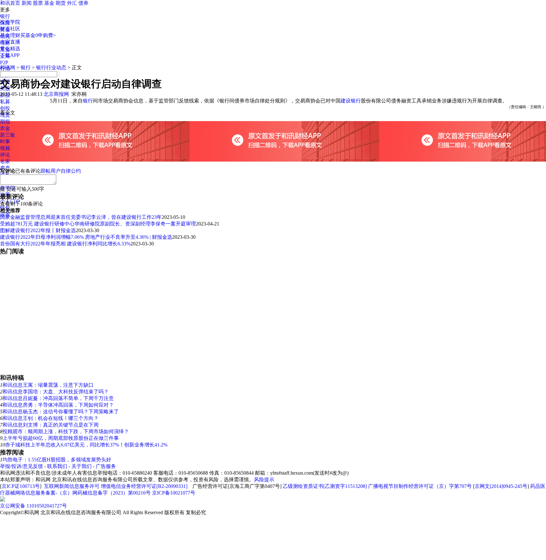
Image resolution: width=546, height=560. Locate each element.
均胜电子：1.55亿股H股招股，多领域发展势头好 (57, 459)
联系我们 (57, 466)
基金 (49, 3)
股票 (38, 3)
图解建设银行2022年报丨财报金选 (38, 230)
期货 (61, 3)
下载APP (10, 55)
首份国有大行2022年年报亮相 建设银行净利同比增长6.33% (65, 243)
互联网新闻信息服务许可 (72, 486)
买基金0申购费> (38, 35)
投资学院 (10, 22)
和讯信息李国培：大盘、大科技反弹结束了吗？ (56, 391)
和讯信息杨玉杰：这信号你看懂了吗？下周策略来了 (61, 411)
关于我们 (81, 466)
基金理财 (10, 35)
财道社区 (10, 28)
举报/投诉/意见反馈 (21, 466)
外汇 (72, 3)
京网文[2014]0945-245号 (501, 486)
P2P (4, 62)
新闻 (26, 3)
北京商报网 (56, 94)
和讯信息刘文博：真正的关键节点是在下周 (51, 425)
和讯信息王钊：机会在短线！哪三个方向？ (51, 418)
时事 (5, 141)
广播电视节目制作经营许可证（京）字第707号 (420, 486)
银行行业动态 (51, 67)
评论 (5, 154)
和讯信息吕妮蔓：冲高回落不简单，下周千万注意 (58, 398)
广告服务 (106, 466)
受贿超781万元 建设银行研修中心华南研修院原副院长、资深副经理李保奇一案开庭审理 (98, 223)
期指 (5, 121)
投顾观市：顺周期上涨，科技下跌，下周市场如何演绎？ (66, 431)
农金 (5, 128)
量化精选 (10, 48)
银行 (5, 16)
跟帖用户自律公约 (60, 171)
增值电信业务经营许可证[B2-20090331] (144, 486)
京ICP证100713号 (21, 486)
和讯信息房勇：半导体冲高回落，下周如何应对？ (58, 405)
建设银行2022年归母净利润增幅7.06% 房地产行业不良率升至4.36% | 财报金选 (86, 237)
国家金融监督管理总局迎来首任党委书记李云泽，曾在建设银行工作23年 (81, 217)
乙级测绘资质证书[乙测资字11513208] (325, 486)
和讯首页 (10, 3)
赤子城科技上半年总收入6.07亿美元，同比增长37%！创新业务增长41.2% (86, 444)
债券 (83, 3)
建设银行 (351, 100)
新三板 (7, 135)
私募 (5, 101)
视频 (5, 148)
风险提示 (264, 479)
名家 (5, 161)
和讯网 (7, 67)
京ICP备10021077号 (173, 492)
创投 (5, 108)
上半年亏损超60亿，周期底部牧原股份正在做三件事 (61, 438)
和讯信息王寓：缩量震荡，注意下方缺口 (48, 385)
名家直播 (10, 42)
